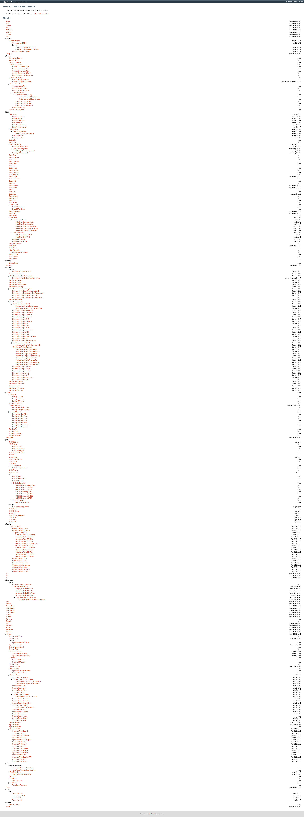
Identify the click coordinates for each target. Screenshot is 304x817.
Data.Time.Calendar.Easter (24, 222)
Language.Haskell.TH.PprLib (25, 593)
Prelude (8, 621)
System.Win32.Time (19, 759)
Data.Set (12, 213)
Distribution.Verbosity (16, 388)
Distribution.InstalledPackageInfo (21, 276)
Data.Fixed (13, 168)
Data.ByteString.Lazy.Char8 (25, 151)
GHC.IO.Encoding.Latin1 (23, 489)
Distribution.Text (14, 386)
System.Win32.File (18, 737)
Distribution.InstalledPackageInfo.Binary (26, 278)
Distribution (10, 267)
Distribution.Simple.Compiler (22, 315)
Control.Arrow (14, 60)
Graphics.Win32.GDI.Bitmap (25, 535)
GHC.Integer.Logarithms (20, 507)
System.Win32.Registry (20, 750)
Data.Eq (12, 166)
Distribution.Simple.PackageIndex (24, 340)
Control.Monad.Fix (18, 86)
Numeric (9, 619)
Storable (9, 632)
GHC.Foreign (13, 470)
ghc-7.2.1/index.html (41, 14)
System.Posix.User (19, 720)
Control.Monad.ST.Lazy (24, 95)
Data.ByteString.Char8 (20, 146)
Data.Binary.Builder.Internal (24, 133)
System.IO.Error (18, 660)
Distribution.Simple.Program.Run (26, 360)
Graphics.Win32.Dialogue (21, 530)
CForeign (9, 28)
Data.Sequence (14, 211)
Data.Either (13, 164)
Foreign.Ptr (13, 429)
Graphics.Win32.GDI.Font (24, 541)
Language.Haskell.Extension (22, 584)
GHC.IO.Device (17, 481)
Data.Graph (13, 177)
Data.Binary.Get (17, 136)
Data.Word (13, 259)
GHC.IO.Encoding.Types (23, 492)
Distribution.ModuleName (17, 284)
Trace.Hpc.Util (17, 800)
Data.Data (12, 159)
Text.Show (13, 783)
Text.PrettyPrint (15, 772)
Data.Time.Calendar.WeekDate (26, 231)
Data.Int (12, 183)
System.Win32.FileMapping (21, 740)
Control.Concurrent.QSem (21, 71)
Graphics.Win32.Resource (21, 569)
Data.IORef (13, 181)
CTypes (8, 34)
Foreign (9, 392)
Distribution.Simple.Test (20, 373)
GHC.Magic (13, 509)
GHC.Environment (15, 459)
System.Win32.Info (19, 742)
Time (8, 787)
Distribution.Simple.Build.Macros (26, 306)
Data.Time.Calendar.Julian (24, 224)
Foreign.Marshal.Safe (19, 423)
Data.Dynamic (14, 161)
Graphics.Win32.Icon (19, 558)
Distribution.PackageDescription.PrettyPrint (27, 297)
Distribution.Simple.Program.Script (27, 362)
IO (10, 474)
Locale (8, 604)
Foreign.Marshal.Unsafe (20, 425)
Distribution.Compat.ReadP (21, 271)
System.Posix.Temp (19, 709)
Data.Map (12, 194)
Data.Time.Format (18, 239)
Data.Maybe (13, 196)
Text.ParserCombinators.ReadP (23, 768)
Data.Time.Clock (18, 233)
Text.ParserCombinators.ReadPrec (24, 770)
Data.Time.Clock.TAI (22, 237)
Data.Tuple (13, 248)
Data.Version (13, 256)
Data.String (13, 215)
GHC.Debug (13, 457)
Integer (11, 505)
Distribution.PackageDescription (21, 289)
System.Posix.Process (21, 694)
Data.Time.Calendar (19, 220)
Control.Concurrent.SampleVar (22, 75)
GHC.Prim (12, 513)
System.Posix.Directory (20, 677)
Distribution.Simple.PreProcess (23, 343)
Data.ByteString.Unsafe (20, 153)
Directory (9, 265)
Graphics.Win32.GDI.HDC (24, 545)
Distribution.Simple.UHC (20, 375)
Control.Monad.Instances (21, 90)
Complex (9, 54)
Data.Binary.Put (17, 138)
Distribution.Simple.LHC (20, 334)
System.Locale (14, 666)
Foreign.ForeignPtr (16, 405)
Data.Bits (12, 140)
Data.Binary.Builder (19, 131)
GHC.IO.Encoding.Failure (24, 487)
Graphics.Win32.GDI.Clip (24, 539)
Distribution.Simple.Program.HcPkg (27, 356)
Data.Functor (13, 174)
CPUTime (9, 30)
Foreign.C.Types (18, 401)
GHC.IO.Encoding (19, 483)
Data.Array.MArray (18, 120)
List (7, 602)
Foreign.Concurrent (15, 403)
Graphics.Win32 (15, 526)
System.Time (14, 725)
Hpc (10, 791)
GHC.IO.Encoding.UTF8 (23, 498)
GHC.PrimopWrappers (16, 515)
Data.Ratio (13, 202)
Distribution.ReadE (15, 300)
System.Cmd (13, 638)
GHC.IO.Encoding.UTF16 (24, 494)
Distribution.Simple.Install (21, 328)
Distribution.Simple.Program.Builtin (27, 351)
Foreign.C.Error (17, 397)
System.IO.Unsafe (18, 662)
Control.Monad (15, 84)
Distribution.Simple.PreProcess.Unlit (27, 345)
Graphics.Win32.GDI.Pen (24, 552)
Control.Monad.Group (19, 88)
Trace (8, 789)
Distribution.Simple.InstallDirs (22, 330)
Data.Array (13, 114)
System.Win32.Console (20, 731)
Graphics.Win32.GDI (20, 533)
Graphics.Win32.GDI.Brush (24, 537)
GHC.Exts (12, 463)
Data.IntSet (13, 187)
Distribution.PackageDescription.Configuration (28, 293)
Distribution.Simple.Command (22, 312)
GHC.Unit (12, 522)
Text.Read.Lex (17, 781)
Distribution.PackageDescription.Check (25, 291)
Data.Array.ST (17, 123)
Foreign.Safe (13, 431)
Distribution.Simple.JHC (20, 332)
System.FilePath (15, 651)
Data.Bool (12, 142)
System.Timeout (15, 727)
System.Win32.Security (20, 753)
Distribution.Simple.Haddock (22, 321)
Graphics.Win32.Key (19, 561)
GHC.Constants (14, 455)
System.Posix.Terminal (20, 712)
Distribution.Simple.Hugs (20, 325)
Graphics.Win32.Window (20, 571)
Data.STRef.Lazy (18, 207)
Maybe (8, 614)
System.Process (15, 722)
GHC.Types (13, 520)
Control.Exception (16, 77)
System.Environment (16, 647)
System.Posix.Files (19, 690)
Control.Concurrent (16, 64)
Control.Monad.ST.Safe (23, 101)
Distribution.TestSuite (16, 384)
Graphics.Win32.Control (20, 528)
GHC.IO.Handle (18, 500)
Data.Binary (14, 129)
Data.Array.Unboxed (19, 127)
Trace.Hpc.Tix (17, 798)
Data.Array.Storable (19, 125)
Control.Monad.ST (19, 92)
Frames (301, 1)
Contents (289, 1)
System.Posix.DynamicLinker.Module (28, 681)
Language (9, 580)
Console (12, 640)
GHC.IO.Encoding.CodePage (25, 485)
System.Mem (14, 668)
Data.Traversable (15, 243)
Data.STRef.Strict (18, 209)
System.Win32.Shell (19, 755)
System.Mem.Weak (19, 673)
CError (8, 26)
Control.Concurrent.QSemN (21, 73)
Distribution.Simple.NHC (20, 338)
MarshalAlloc (10, 606)
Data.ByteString (15, 144)
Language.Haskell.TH (20, 586)
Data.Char (12, 155)
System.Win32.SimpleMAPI (22, 757)
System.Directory (15, 645)
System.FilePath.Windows (21, 656)
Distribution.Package (16, 287)
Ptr (7, 623)
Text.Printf (12, 776)
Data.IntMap (13, 185)
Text (7, 763)
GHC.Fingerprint (15, 466)
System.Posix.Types (19, 716)
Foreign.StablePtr (15, 433)
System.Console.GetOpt (20, 643)
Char (7, 36)
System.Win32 (15, 729)
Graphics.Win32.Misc (19, 567)
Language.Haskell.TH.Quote (25, 595)
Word (8, 807)
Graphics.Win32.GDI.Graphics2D (26, 543)
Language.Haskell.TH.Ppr (24, 591)
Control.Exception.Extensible (22, 82)
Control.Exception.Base (20, 80)
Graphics (9, 524)
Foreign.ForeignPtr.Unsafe (21, 410)
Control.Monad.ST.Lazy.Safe (28, 97)
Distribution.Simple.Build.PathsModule (28, 308)
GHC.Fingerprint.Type (19, 468)
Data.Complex (14, 157)
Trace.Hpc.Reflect (18, 796)
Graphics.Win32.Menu (20, 563)
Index (295, 1)
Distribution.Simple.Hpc (20, 323)
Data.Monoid (13, 198)
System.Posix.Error (19, 688)
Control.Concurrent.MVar (20, 69)
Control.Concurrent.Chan (20, 67)
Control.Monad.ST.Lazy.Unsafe (29, 99)
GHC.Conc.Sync (18, 451)
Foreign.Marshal (15, 412)
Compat (12, 269)
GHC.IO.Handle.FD (22, 502)
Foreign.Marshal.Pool (19, 420)
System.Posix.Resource (20, 699)
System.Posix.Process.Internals (26, 696)
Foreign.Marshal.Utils (19, 427)
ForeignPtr (9, 438)
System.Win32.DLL (19, 733)
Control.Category (15, 62)
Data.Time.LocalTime (19, 241)
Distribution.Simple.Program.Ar (26, 349)
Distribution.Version (16, 390)
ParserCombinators (15, 765)
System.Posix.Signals (20, 705)
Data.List (12, 192)
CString (8, 32)
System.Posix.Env (18, 686)
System (9, 634)
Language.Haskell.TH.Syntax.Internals (32, 599)
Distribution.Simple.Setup (21, 369)
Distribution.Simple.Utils (20, 379)
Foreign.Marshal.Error (19, 418)
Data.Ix (11, 189)
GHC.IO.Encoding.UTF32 (24, 496)
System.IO (13, 658)
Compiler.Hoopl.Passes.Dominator (27, 49)
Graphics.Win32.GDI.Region (25, 554)
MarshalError (10, 610)
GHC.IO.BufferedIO (19, 479)
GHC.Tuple (13, 517)
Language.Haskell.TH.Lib (24, 589)
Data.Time (13, 218)
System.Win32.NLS (19, 746)
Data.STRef (14, 205)
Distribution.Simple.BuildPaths (22, 310)
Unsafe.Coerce (14, 804)
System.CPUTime (15, 636)
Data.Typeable (15, 250)
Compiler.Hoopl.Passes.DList (25, 47)
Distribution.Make (15, 282)
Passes (15, 45)
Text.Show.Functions (19, 785)
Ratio (8, 627)
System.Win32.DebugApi (21, 735)
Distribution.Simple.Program (22, 347)
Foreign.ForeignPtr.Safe (20, 407)
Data (7, 112)
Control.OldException (16, 110)
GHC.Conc (13, 444)
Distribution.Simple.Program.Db (26, 354)
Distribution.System (16, 382)
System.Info (13, 664)
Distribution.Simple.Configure (22, 317)
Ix (6, 578)
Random (9, 625)
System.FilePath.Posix (20, 653)
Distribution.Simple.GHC (20, 319)
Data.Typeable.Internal (20, 252)
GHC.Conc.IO (17, 446)
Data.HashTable (14, 179)
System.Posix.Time (19, 714)
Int (7, 576)
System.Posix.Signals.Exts (24, 707)
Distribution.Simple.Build (21, 304)
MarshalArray (10, 608)
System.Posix (14, 675)
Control (8, 56)
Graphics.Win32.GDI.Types (24, 556)
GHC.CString (13, 442)
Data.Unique (13, 254)
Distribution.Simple (16, 302)
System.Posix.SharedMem (21, 703)
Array (8, 21)
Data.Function (14, 172)
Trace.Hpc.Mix (17, 794)
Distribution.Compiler (16, 274)
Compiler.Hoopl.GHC (19, 43)
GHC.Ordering (14, 511)
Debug (8, 261)
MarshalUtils (10, 612)
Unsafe (8, 802)
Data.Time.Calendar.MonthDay (25, 226)
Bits (7, 23)
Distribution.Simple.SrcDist (21, 371)
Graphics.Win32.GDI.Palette (25, 548)
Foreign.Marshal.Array (20, 416)
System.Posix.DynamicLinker (23, 679)
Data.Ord (12, 200)
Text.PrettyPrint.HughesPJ (21, 774)
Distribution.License (16, 280)
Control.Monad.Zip (18, 108)
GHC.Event (13, 461)
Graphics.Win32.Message (21, 565)
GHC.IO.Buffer (17, 476)
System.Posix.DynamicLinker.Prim (27, 684)
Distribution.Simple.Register (21, 366)
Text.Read (13, 778)
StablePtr (9, 630)
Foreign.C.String (18, 399)
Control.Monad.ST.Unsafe (24, 105)
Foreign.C (13, 394)
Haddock (152, 814)
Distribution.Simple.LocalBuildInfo (24, 336)
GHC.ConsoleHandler (16, 453)
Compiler (9, 38)
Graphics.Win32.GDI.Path (24, 550)
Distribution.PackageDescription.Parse (25, 295)
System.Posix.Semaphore (21, 701)
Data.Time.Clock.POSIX (23, 235)
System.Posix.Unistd (19, 718)
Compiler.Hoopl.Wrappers (21, 51)
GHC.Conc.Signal (18, 448)
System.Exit (13, 649)
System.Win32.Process (20, 748)
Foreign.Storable (15, 435)
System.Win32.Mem (19, 744)
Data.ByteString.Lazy (20, 149)
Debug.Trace (13, 263)
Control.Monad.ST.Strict (23, 103)
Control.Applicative (15, 58)
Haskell (11, 582)
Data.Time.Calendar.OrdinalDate (26, 228)
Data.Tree (12, 246)
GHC (8, 440)
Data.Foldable (14, 170)
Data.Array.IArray (18, 116)
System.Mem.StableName (21, 671)
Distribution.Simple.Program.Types (27, 364)
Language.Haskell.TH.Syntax (26, 597)
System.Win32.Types (19, 761)
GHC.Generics (14, 472)
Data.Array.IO (17, 118)
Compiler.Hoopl (15, 41)
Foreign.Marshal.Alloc (19, 414)
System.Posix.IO (18, 692)
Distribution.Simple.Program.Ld (26, 358)
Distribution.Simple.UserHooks (22, 377)
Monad (8, 617)
